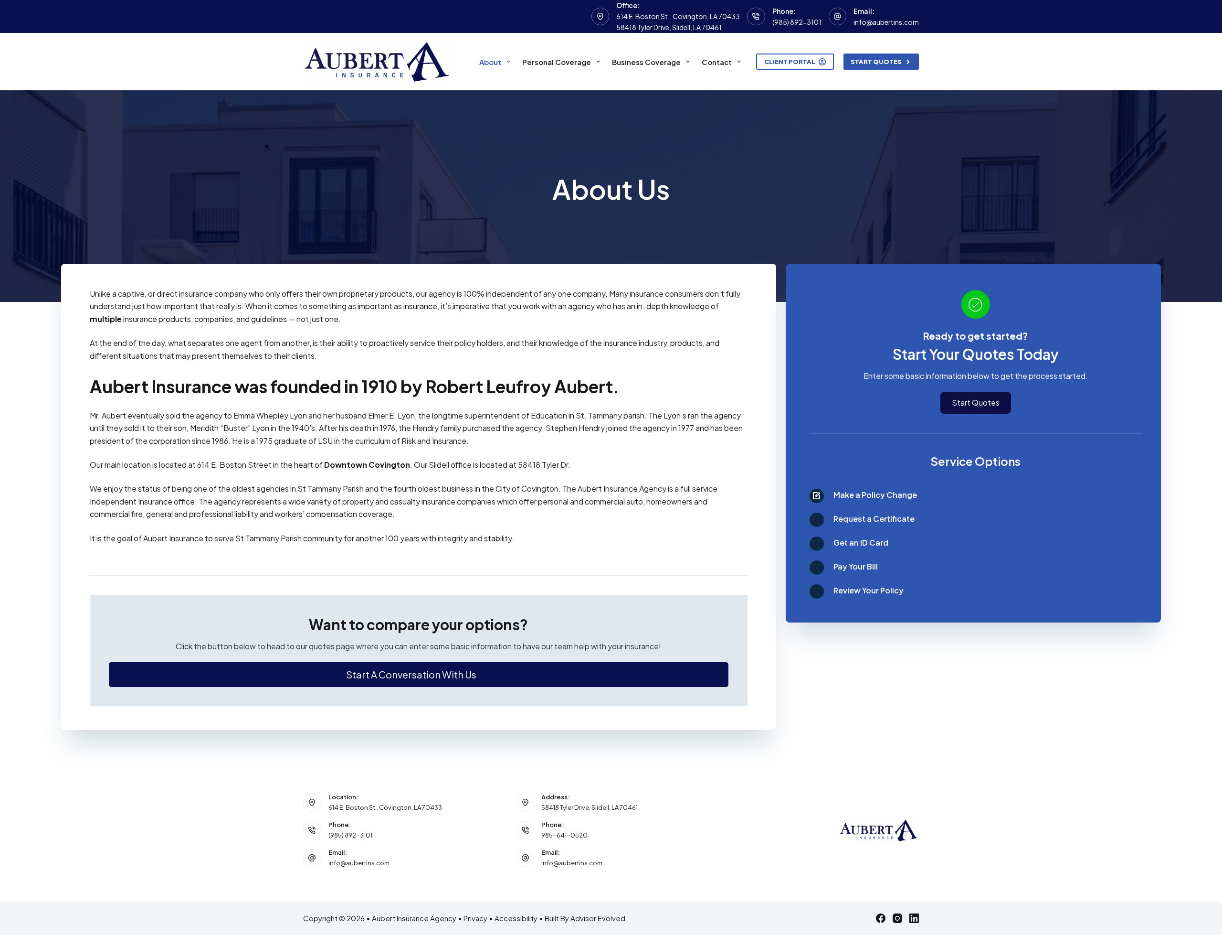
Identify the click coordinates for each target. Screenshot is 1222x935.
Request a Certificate (874, 519)
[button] (418, 674)
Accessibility (516, 918)
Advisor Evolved (597, 918)
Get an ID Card (860, 542)
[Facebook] (880, 918)
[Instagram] (897, 918)
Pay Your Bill (855, 566)
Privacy (475, 918)
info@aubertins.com (886, 22)
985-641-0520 (564, 835)
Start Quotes (876, 61)
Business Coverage (646, 61)
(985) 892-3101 (797, 22)
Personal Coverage (556, 61)
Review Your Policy (868, 590)
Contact (717, 61)
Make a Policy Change (875, 495)
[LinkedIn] (914, 918)
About (490, 61)
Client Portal (789, 61)
